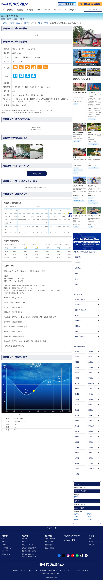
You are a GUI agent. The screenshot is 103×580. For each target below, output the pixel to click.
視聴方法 (5, 536)
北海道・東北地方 (80, 299)
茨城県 (90, 367)
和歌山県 (91, 426)
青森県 (90, 351)
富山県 (90, 388)
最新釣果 (78, 257)
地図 (76, 273)
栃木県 (77, 372)
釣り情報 (48, 536)
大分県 (90, 463)
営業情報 (78, 262)
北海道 (77, 351)
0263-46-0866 (17, 53)
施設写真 (78, 268)
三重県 (90, 410)
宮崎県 (77, 468)
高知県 (77, 452)
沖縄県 (77, 474)
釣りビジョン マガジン (72, 536)
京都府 (90, 415)
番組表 (24, 541)
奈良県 (77, 426)
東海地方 (78, 315)
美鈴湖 (22, 19)
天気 (76, 279)
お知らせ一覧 (33, 571)
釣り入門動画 (49, 548)
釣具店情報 (48, 545)
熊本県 (77, 463)
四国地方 (78, 331)
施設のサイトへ (18, 61)
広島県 (90, 436)
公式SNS (91, 538)
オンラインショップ (95, 541)
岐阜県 (77, 404)
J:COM (4, 545)
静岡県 (90, 404)
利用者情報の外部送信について (51, 573)
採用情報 (43, 571)
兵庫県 (90, 420)
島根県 (90, 431)
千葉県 (90, 378)
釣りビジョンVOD (7, 538)
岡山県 (77, 436)
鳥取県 (77, 431)
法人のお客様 (6, 554)
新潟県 (77, 388)
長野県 (3, 19)
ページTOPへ (50, 528)
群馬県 (90, 372)
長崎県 (90, 458)
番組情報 (25, 536)
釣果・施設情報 (50, 538)
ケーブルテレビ (6, 548)
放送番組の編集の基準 (29, 548)
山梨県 (77, 399)
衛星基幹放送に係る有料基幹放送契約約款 (29, 555)
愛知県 (77, 410)
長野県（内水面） (12, 19)
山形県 (90, 362)
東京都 (77, 383)
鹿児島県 (91, 468)
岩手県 (77, 356)
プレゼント (92, 545)
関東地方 (78, 304)
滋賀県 (77, 415)
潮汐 (76, 284)
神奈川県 (91, 383)
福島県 (77, 367)
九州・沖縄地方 (80, 336)
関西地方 (78, 320)
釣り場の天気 (49, 541)
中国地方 (78, 326)
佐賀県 (77, 458)
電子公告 (23, 571)
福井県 (90, 394)
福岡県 (90, 452)
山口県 (77, 442)
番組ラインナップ (27, 545)
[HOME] (3, 10)
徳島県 (90, 442)
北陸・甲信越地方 (80, 310)
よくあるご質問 (69, 540)
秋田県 (77, 362)
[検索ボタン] (85, 10)
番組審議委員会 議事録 (29, 551)
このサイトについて (82, 571)
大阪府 (77, 420)
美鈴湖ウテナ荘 (43, 23)
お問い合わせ (52, 571)
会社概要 (15, 571)
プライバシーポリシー (66, 571)
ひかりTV (5, 551)
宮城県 (90, 356)
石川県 (77, 394)
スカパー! (5, 541)
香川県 (77, 447)
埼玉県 (77, 378)
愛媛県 (90, 447)
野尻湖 (76, 497)
